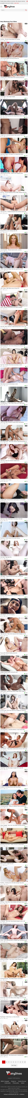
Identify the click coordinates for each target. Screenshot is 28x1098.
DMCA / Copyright (5, 1081)
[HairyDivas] (9, 6)
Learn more (16, 3)
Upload (22, 1082)
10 (24, 1062)
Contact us (13, 1081)
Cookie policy (8, 1082)
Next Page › (14, 1065)
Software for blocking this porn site (11, 1094)
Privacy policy (16, 1082)
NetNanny (22, 1094)
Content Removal (22, 1081)
